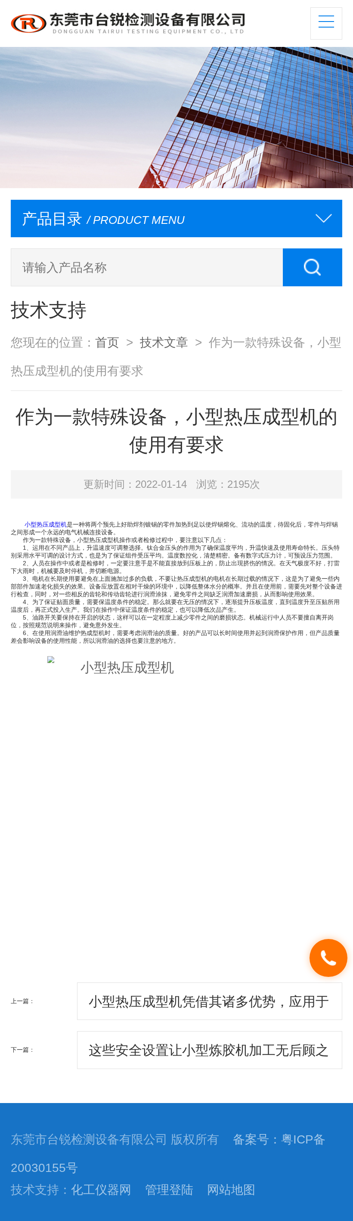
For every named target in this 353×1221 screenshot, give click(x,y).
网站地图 (231, 1189)
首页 (107, 342)
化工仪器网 (101, 1189)
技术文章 (164, 342)
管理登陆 (169, 1189)
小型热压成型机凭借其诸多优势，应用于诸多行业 (209, 1007)
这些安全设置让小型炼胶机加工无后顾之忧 (209, 1056)
